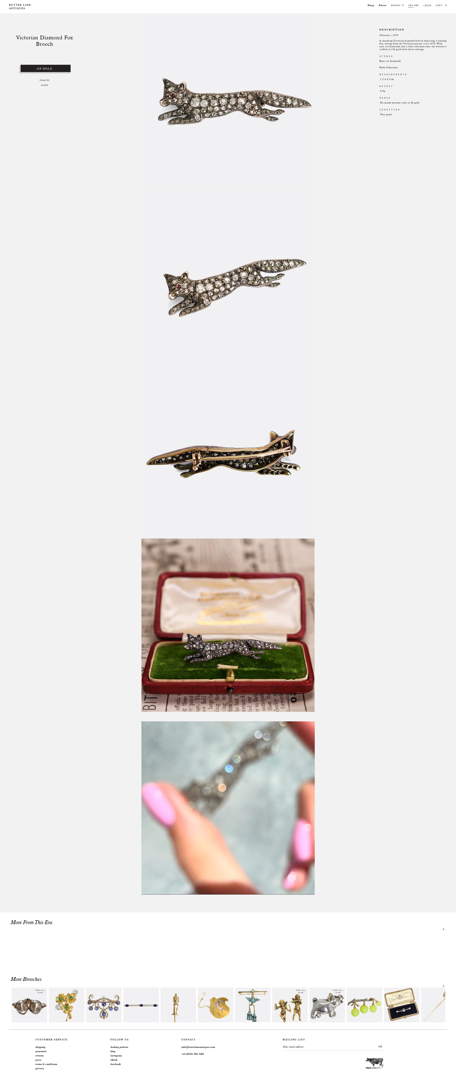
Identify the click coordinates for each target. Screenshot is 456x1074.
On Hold (44, 68)
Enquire (45, 80)
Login (427, 5)
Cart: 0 (441, 5)
